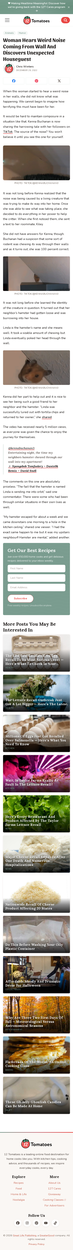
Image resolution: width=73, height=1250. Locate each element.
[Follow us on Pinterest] (36, 1223)
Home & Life (19, 1194)
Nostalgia (19, 1200)
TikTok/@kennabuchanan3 (41, 183)
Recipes (19, 1183)
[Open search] (65, 20)
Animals (9, 33)
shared (47, 417)
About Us (54, 1183)
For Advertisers (54, 1205)
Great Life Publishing (24, 1235)
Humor (22, 33)
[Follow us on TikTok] (55, 1223)
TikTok (8, 132)
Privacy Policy (36, 1244)
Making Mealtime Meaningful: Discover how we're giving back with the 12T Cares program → (36, 7)
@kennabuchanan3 (21, 448)
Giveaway (54, 1194)
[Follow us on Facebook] (18, 1223)
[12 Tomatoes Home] (36, 1143)
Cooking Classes (53, 1200)
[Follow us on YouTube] (46, 1223)
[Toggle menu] (7, 20)
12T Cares (54, 1188)
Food (19, 1188)
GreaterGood (47, 1235)
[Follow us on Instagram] (27, 1223)
